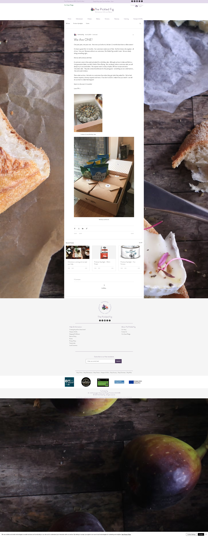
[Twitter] (134, 1)
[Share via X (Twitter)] (78, 228)
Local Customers (73, 521)
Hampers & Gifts (73, 507)
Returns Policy (72, 512)
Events (87, 23)
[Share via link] (86, 228)
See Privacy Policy (126, 534)
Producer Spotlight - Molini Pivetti (102, 263)
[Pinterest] (142, 1)
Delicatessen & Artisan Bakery (103, 12)
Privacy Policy (72, 516)
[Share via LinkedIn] (82, 228)
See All (140, 242)
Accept (201, 534)
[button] (125, 18)
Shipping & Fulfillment (74, 509)
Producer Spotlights (78, 23)
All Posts (68, 23)
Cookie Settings (191, 534)
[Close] (206, 534)
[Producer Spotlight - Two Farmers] (130, 252)
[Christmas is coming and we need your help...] (77, 252)
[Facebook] (132, 1)
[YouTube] (137, 1)
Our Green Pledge (126, 509)
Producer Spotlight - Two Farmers (128, 263)
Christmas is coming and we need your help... (77, 263)
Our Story (123, 505)
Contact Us (124, 507)
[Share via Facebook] (74, 228)
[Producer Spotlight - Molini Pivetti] (104, 252)
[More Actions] (133, 296)
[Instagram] (139, 1)
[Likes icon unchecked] (79, 309)
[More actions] (133, 35)
